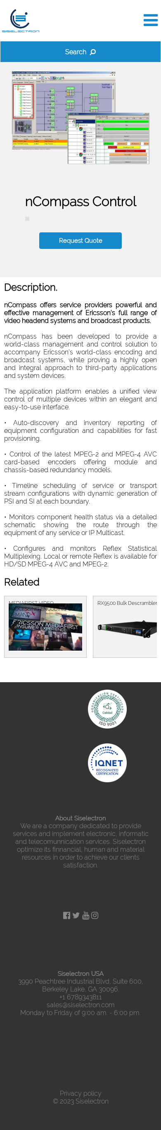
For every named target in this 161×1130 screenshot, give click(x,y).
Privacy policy (81, 1093)
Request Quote (80, 240)
